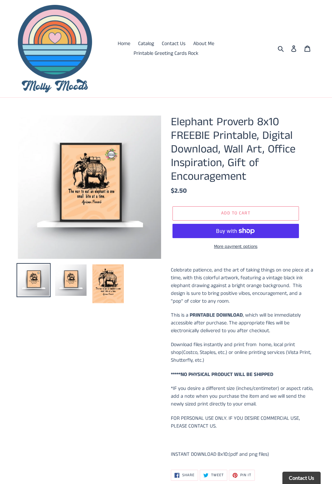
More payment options (235, 246)
